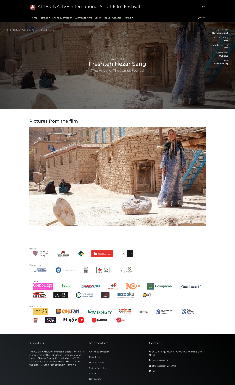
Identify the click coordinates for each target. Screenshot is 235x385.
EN (201, 17)
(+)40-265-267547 (160, 360)
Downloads (95, 379)
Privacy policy (96, 362)
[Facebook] (203, 7)
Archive (127, 17)
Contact (116, 17)
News (107, 17)
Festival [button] (43, 17)
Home (33, 17)
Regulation (95, 357)
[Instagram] (154, 371)
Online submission (62, 17)
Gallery (98, 17)
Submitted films (83, 17)
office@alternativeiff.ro (163, 366)
